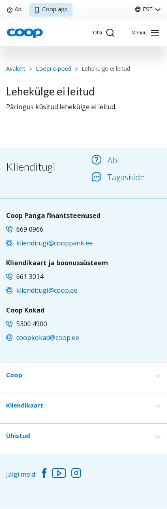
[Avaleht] (24, 32)
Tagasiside (126, 177)
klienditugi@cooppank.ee (54, 243)
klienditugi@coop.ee (46, 290)
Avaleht (16, 68)
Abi (19, 9)
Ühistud (18, 435)
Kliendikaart (24, 405)
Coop (14, 375)
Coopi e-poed (53, 68)
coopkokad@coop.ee (47, 337)
